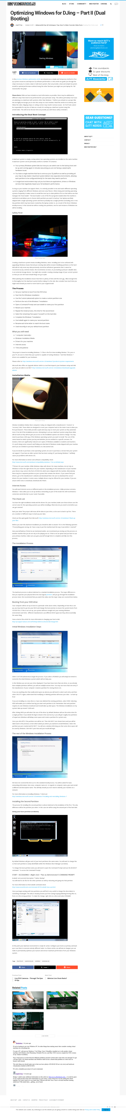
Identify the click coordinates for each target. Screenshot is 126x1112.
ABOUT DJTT (88, 136)
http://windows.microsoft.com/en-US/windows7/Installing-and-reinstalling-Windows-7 (39, 796)
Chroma (104, 4)
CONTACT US (26, 1100)
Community (81, 4)
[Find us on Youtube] (115, 1107)
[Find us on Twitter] (112, 1107)
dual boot (20, 961)
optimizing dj (29, 961)
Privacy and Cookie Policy (92, 1110)
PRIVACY (87, 143)
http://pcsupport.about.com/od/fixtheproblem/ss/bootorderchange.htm (35, 622)
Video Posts (79, 25)
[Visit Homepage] (21, 3)
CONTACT (87, 140)
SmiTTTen (19, 25)
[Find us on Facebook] (107, 1107)
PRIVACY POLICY (43, 1100)
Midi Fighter (94, 4)
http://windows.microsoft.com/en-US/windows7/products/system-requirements (48, 361)
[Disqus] (45, 1063)
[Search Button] (111, 3)
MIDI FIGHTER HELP (90, 147)
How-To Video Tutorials (67, 25)
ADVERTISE (34, 1100)
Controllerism (52, 993)
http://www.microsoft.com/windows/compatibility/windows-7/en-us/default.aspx (38, 462)
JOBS (20, 1100)
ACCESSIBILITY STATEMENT (56, 1100)
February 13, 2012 (19, 1007)
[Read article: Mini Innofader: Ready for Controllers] (62, 1000)
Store (71, 4)
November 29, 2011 (19, 1028)
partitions (49, 594)
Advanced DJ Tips (41, 25)
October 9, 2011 (29, 25)
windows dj (45, 961)
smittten (37, 961)
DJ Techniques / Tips (53, 25)
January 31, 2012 (53, 1007)
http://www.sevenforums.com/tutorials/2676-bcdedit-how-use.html (33, 887)
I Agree (105, 1110)
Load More (45, 1036)
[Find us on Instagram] (109, 1107)
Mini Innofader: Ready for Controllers (60, 1004)
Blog (64, 4)
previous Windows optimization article (28, 79)
